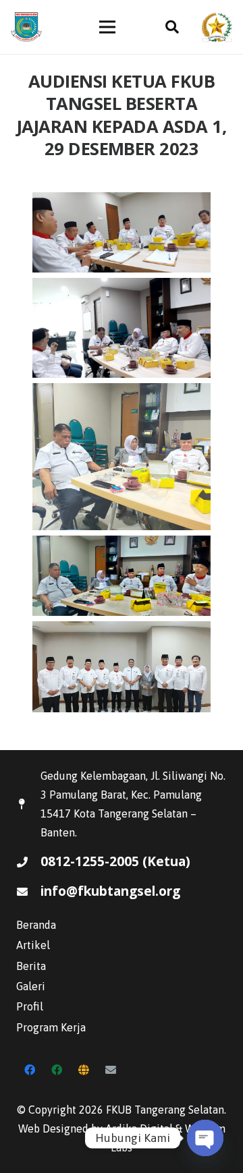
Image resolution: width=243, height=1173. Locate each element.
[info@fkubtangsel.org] (28, 891)
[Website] (83, 1069)
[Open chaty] (205, 1138)
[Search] (172, 27)
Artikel (33, 945)
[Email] (110, 1069)
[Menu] (107, 27)
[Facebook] (29, 1069)
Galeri (30, 986)
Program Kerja (51, 1027)
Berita (31, 966)
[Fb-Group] (56, 1069)
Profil (29, 1006)
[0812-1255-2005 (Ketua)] (28, 862)
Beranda (36, 925)
